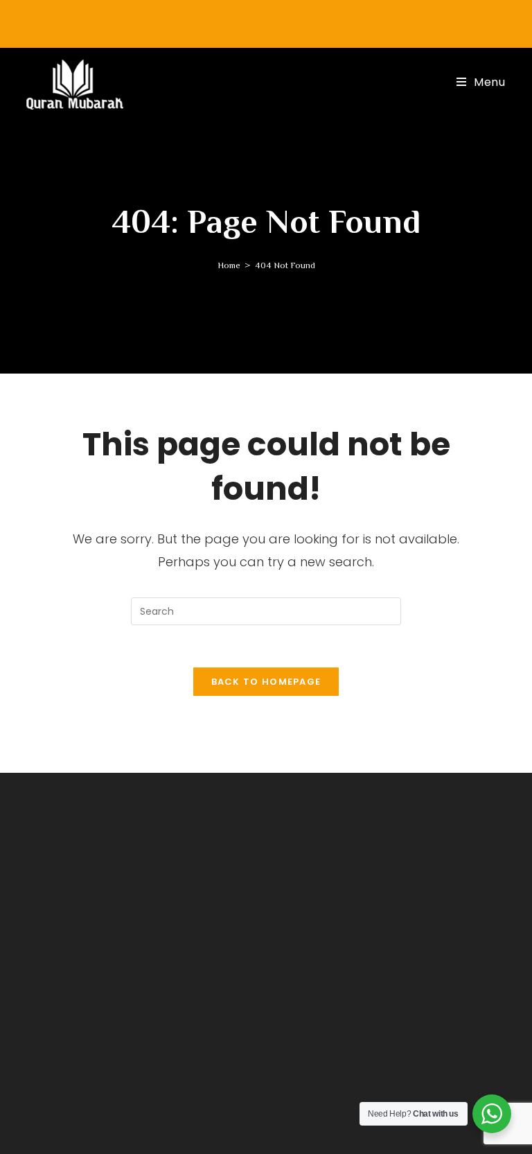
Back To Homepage (266, 681)
